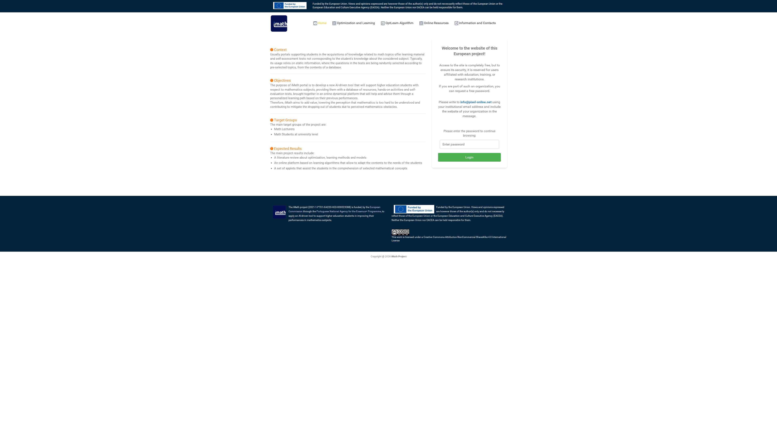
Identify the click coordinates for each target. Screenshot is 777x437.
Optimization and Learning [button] (355, 23)
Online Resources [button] (436, 23)
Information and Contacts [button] (477, 23)
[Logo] (279, 23)
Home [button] (321, 23)
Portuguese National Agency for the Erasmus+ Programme (348, 211)
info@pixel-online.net (475, 102)
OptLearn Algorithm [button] (399, 23)
